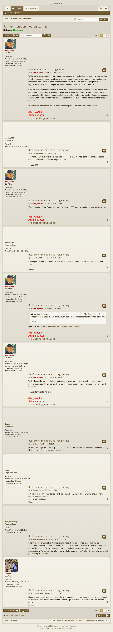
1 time (17, 584)
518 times (19, 66)
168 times (19, 437)
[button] (108, 35)
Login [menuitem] (106, 9)
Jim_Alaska (9, 51)
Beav (7, 470)
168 (11, 430)
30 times (18, 481)
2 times (18, 532)
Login (18, 13)
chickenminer (17, 30)
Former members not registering (25, 26)
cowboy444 (9, 138)
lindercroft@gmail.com (41, 118)
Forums (18, 8)
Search (9, 13)
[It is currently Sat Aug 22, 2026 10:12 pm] (75, 18)
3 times (18, 483)
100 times (19, 586)
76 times (18, 435)
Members (32, 8)
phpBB (48, 626)
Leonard (8, 573)
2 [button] (104, 35)
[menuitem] (100, 8)
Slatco (7, 424)
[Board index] (56, 3)
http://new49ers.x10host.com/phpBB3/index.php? (64, 326)
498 (11, 57)
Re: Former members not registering (48, 150)
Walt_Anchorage (11, 522)
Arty (48, 628)
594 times (18, 63)
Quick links (8, 9)
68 (11, 579)
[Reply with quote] (104, 70)
